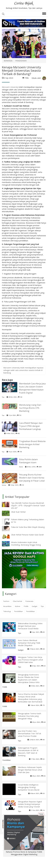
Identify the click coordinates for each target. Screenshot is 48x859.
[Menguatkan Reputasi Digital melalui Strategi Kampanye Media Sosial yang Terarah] (11, 805)
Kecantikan (7, 606)
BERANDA (8, 60)
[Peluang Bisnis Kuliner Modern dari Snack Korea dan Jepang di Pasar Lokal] (9, 478)
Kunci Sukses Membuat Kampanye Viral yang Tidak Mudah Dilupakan (29, 643)
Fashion (6, 601)
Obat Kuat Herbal (18, 512)
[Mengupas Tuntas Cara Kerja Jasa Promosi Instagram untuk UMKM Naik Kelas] (11, 660)
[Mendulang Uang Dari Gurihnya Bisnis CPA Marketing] (9, 406)
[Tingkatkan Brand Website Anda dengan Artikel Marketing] (9, 443)
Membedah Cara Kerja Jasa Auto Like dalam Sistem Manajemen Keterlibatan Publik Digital (32, 388)
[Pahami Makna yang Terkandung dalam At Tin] (7, 521)
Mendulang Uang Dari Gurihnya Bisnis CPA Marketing (30, 407)
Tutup (41, 814)
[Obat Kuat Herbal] (7, 513)
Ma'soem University (10, 87)
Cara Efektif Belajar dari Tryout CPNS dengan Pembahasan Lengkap (31, 426)
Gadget (34, 606)
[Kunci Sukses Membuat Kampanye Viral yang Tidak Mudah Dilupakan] (11, 643)
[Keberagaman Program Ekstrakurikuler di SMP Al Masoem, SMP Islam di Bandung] (11, 751)
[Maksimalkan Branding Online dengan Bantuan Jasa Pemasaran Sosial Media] (11, 627)
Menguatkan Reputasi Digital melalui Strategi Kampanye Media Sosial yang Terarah (30, 804)
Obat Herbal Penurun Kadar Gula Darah (27, 534)
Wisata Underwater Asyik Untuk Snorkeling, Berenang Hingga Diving (26, 543)
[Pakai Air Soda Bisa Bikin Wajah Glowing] (7, 528)
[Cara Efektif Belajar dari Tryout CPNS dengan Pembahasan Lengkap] (9, 427)
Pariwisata (29, 601)
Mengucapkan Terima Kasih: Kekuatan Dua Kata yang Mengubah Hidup (29, 716)
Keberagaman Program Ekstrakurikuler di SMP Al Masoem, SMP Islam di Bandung (28, 752)
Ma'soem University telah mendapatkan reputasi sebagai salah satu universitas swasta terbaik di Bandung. (23, 370)
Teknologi (7, 611)
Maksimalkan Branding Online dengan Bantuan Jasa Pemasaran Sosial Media (30, 626)
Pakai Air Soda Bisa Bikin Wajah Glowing (28, 527)
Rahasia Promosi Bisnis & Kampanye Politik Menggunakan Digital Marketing (24, 853)
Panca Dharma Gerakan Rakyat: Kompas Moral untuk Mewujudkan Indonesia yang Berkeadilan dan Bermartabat (31, 698)
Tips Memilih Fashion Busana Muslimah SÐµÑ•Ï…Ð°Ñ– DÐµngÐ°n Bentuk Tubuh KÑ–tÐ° (28, 505)
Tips (3, 397)
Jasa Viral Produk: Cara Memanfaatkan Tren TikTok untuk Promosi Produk (29, 733)
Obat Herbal (17, 601)
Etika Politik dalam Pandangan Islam (28, 461)
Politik (21, 467)
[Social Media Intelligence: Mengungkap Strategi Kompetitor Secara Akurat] (11, 792)
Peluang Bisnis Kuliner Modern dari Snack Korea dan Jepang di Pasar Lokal (32, 477)
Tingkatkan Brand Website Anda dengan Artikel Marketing (32, 444)
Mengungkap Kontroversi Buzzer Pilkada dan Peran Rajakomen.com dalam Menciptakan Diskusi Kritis (29, 678)
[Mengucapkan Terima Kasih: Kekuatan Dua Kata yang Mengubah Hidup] (11, 717)
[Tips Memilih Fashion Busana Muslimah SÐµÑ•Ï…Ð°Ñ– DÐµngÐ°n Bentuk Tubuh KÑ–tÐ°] (7, 504)
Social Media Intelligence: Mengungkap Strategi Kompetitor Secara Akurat (28, 787)
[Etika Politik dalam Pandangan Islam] (9, 461)
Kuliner (4, 485)
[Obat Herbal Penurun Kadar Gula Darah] (7, 536)
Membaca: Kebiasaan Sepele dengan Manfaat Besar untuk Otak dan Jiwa (30, 770)
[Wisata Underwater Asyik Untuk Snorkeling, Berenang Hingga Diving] (7, 543)
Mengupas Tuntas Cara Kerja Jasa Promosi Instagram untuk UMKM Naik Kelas (30, 659)
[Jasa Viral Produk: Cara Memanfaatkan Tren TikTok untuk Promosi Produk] (11, 734)
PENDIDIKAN (20, 60)
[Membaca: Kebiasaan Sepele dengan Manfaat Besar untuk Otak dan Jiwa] (11, 770)
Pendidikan (18, 611)
